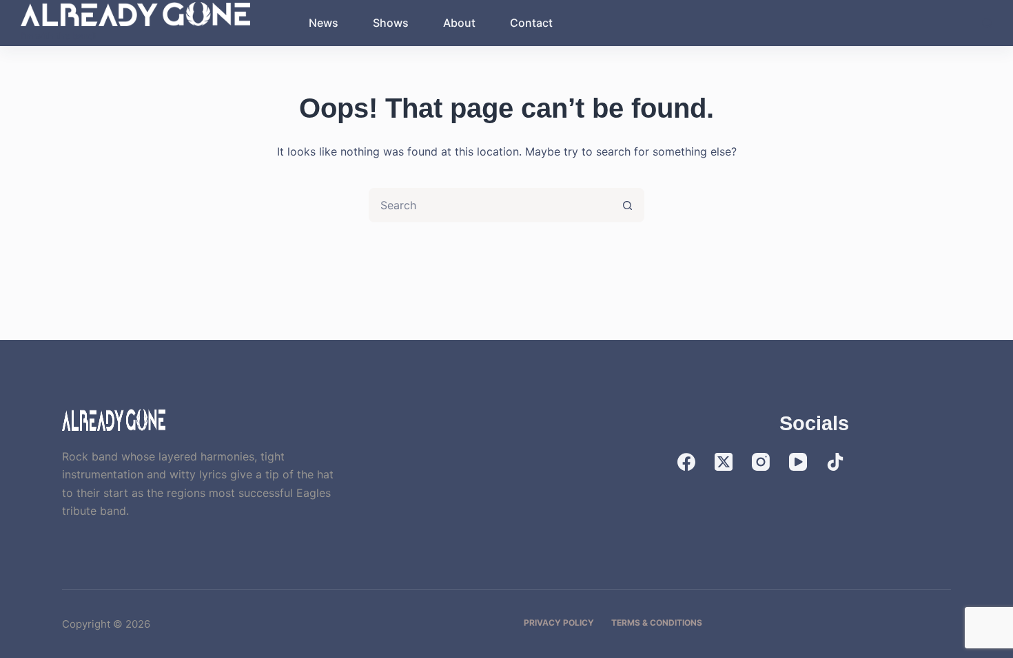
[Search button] (627, 205)
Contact (531, 23)
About (459, 23)
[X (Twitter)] (724, 462)
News (323, 23)
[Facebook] (686, 462)
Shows (391, 23)
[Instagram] (761, 462)
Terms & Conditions (656, 622)
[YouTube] (798, 462)
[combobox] (490, 205)
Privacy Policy (559, 622)
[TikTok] (835, 462)
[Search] (987, 23)
